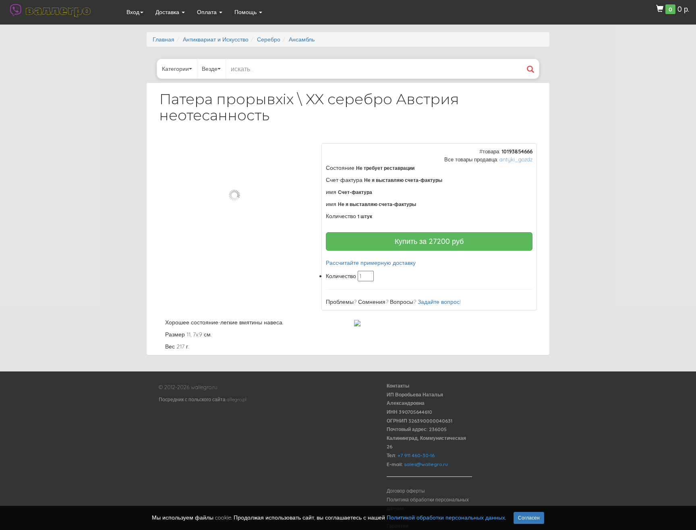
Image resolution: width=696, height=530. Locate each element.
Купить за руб (429, 241)
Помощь (246, 12)
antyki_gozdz (515, 159)
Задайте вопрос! (439, 301)
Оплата (207, 12)
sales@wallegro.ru (426, 464)
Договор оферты (406, 491)
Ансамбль (302, 39)
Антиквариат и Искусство (216, 39)
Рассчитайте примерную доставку (371, 262)
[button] (296, 150)
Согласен (529, 518)
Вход (132, 12)
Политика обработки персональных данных (428, 504)
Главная (163, 39)
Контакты (398, 386)
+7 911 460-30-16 (416, 455)
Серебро (268, 39)
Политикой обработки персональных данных (446, 517)
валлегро (58, 10)
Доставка (168, 12)
